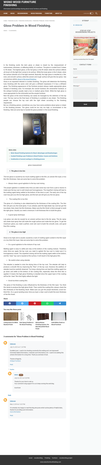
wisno (16, 375)
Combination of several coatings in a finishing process (28, 159)
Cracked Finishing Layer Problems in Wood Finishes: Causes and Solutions (34, 156)
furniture (54, 458)
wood (30, 458)
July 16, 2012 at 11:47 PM (18, 347)
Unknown (13, 344)
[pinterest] (35, 303)
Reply (11, 364)
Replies (12, 369)
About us (58, 13)
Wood (12, 13)
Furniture (48, 13)
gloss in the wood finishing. (26, 79)
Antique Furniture (15, 361)
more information (15, 412)
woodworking (38, 458)
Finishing (47, 458)
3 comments (12, 30)
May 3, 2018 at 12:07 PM (17, 404)
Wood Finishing (36, 13)
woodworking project (65, 458)
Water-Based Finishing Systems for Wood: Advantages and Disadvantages (34, 153)
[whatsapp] (47, 303)
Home (5, 13)
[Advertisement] (35, 48)
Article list (78, 25)
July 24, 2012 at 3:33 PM (21, 378)
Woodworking (22, 13)
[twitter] (22, 303)
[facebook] (10, 303)
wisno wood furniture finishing (20, 3)
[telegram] (60, 303)
